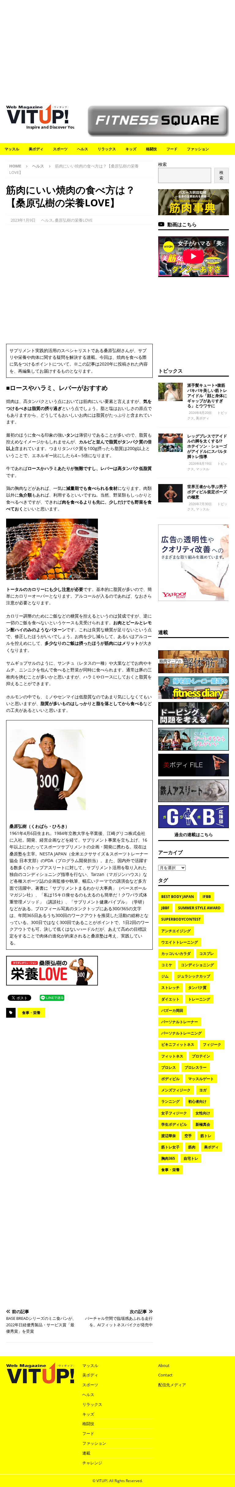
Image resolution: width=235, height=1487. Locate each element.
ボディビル (170, 1078)
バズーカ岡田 (172, 1010)
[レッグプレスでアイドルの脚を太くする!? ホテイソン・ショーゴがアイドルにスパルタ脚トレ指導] (170, 443)
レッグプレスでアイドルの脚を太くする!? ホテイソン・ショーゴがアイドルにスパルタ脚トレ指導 (207, 446)
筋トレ (205, 1135)
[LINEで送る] (52, 997)
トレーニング (199, 999)
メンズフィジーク (176, 1090)
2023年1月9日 (23, 220)
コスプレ (206, 953)
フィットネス (172, 1056)
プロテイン (201, 1056)
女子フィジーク (174, 1113)
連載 (163, 632)
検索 (162, 164)
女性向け (203, 1113)
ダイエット (170, 999)
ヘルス (82, 149)
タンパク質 (197, 987)
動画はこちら (182, 224)
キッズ (130, 149)
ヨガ (203, 1090)
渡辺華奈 (168, 1135)
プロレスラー (196, 1067)
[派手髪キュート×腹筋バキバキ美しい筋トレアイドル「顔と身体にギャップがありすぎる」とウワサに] (170, 392)
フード (171, 149)
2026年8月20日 (200, 412)
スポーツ (60, 149)
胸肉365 (168, 1158)
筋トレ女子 (170, 1147)
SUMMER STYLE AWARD (199, 908)
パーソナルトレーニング (181, 1033)
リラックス (107, 149)
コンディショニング (197, 964)
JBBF (165, 908)
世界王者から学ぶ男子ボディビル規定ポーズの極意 (207, 492)
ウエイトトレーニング (179, 942)
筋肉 (192, 1147)
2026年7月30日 (200, 503)
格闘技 (151, 149)
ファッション (198, 149)
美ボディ (36, 149)
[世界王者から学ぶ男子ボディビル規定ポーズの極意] (170, 493)
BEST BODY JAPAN (177, 896)
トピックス (170, 370)
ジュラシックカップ (193, 976)
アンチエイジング (176, 930)
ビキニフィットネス (177, 1044)
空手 (188, 1135)
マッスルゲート (201, 1078)
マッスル (12, 149)
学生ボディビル (174, 1124)
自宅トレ (191, 1158)
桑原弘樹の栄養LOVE (73, 220)
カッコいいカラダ (176, 953)
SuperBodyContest (181, 919)
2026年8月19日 (200, 463)
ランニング (170, 1101)
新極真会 (203, 1124)
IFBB (207, 896)
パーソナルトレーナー (179, 1021)
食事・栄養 (31, 1012)
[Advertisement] (117, 49)
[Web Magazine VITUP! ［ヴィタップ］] (37, 120)
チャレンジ (92, 1463)
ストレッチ (170, 987)
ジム (165, 976)
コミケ (166, 964)
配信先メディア (172, 1384)
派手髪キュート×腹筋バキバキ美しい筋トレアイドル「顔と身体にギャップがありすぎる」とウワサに (207, 395)
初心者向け (197, 1101)
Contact (165, 1375)
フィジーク (212, 1044)
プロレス (168, 1067)
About (164, 1365)
